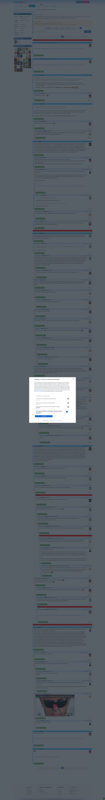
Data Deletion (45, 420)
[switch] (67, 398)
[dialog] (52, 400)
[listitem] (52, 396)
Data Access (52, 420)
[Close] (73, 379)
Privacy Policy (59, 420)
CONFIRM (44, 416)
